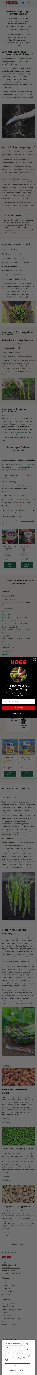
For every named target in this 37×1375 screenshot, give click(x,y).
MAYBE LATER (18, 713)
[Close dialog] (34, 659)
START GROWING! (18, 707)
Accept (17, 1365)
